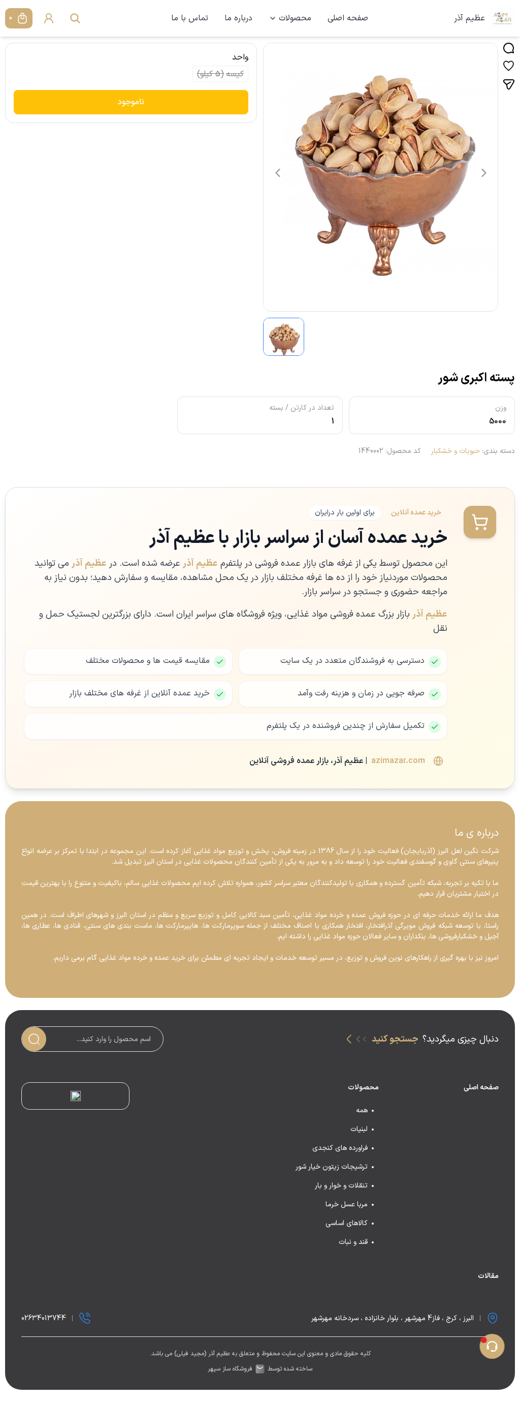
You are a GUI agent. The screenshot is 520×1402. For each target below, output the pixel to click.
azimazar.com (398, 761)
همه (362, 1110)
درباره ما (238, 18)
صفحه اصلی (348, 18)
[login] (49, 18)
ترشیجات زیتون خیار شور (332, 1167)
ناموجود (131, 102)
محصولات (295, 18)
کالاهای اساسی (347, 1223)
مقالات (488, 1276)
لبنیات (359, 1129)
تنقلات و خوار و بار (341, 1185)
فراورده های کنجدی (340, 1148)
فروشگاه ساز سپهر (230, 1369)
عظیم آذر (469, 18)
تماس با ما (189, 18)
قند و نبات (353, 1242)
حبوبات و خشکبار (455, 451)
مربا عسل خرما (347, 1204)
